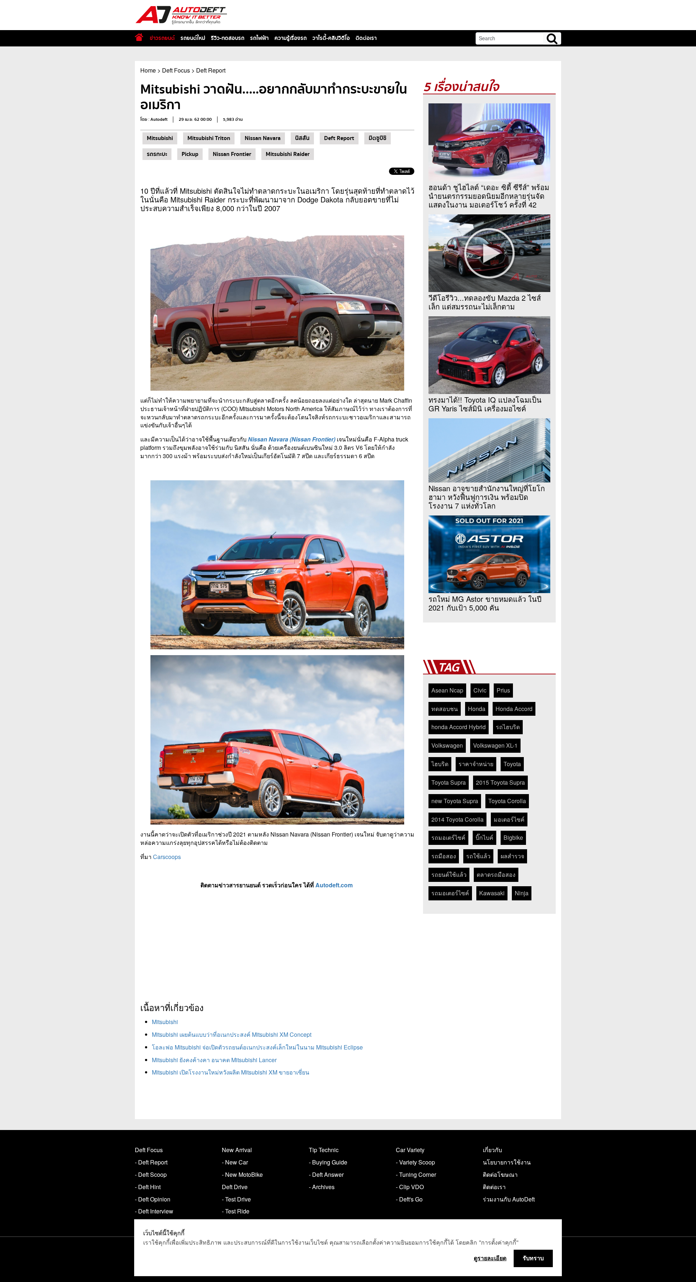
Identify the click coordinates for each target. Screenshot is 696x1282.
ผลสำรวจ (512, 856)
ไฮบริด (439, 764)
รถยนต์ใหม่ (193, 38)
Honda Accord (514, 708)
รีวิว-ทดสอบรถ (227, 38)
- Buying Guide (328, 1162)
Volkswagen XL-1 (495, 745)
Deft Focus (176, 70)
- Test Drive (236, 1199)
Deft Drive (235, 1187)
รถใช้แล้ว (478, 856)
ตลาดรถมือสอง (496, 874)
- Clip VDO (410, 1187)
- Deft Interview (154, 1211)
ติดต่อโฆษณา (500, 1174)
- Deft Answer (326, 1174)
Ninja (522, 893)
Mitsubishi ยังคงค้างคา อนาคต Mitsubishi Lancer (214, 1060)
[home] (139, 37)
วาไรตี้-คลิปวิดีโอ (331, 38)
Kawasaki (492, 893)
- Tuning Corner (416, 1174)
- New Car (235, 1162)
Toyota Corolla (507, 801)
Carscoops (167, 856)
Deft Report (210, 70)
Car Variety (410, 1150)
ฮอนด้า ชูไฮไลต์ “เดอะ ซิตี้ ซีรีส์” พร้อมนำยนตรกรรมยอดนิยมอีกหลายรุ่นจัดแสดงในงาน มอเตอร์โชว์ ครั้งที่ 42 (488, 196)
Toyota (512, 764)
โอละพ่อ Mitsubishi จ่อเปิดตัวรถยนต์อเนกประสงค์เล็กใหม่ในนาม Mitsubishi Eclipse (257, 1047)
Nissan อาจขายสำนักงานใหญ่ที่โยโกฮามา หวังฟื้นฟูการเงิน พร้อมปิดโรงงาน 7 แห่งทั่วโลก (486, 497)
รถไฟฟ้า (259, 38)
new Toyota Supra (454, 801)
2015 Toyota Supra (500, 782)
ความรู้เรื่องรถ (290, 38)
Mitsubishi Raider (288, 154)
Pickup (190, 154)
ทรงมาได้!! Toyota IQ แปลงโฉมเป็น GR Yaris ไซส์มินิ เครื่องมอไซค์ (485, 404)
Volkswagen (447, 745)
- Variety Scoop (415, 1162)
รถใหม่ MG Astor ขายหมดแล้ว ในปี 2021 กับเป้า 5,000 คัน (485, 603)
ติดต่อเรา (366, 38)
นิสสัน (302, 138)
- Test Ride (235, 1211)
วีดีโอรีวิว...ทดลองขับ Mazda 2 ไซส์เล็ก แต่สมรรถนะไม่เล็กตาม (484, 302)
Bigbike (513, 837)
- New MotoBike (242, 1174)
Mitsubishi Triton (208, 138)
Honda (476, 708)
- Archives (322, 1187)
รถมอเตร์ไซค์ (448, 837)
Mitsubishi (160, 138)
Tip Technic (324, 1150)
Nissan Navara (263, 138)
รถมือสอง (443, 856)
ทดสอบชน (444, 708)
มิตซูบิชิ (377, 138)
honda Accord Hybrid (458, 727)
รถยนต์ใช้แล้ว (449, 874)
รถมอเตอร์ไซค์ (450, 893)
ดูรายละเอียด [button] (490, 1258)
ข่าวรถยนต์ (162, 38)
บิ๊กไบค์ (484, 837)
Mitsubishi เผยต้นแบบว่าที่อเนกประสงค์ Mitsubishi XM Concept (231, 1034)
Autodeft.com (334, 885)
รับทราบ (533, 1258)
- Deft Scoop (151, 1174)
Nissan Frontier (232, 154)
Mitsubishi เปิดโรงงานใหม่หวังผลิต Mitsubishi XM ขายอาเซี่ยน (230, 1072)
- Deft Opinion (152, 1199)
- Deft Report (151, 1162)
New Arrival (237, 1150)
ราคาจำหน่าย (476, 764)
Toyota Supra (448, 782)
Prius (503, 690)
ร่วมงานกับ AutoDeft (509, 1199)
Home (148, 70)
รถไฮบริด (508, 727)
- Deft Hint (148, 1187)
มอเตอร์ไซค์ (509, 819)
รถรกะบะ (157, 154)
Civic (479, 690)
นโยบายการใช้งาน (507, 1162)
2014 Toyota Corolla (457, 819)
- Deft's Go (409, 1199)
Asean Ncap (447, 690)
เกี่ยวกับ (492, 1150)
